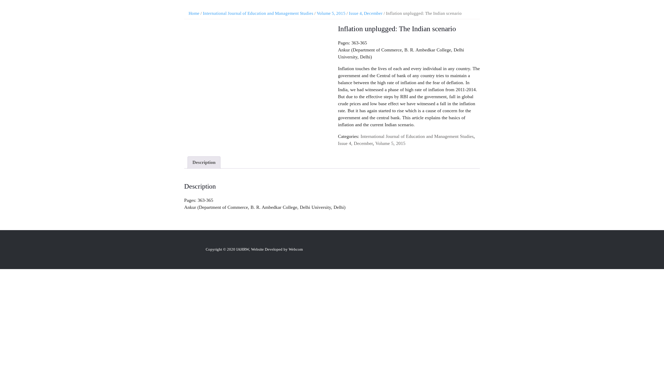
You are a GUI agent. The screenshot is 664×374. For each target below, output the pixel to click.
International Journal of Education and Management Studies (258, 13)
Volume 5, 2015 (331, 13)
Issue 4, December (366, 13)
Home (194, 13)
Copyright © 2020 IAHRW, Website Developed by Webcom (254, 249)
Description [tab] (204, 162)
